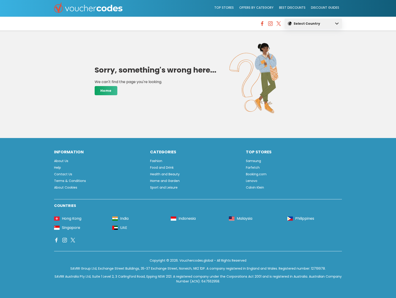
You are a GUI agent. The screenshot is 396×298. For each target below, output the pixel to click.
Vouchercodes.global (196, 260)
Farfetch (253, 167)
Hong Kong (71, 218)
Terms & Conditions (70, 181)
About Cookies (65, 187)
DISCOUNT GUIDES (325, 7)
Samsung (253, 161)
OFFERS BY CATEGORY (256, 7)
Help (57, 167)
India (124, 218)
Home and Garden (165, 181)
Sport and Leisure (164, 187)
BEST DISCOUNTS (292, 7)
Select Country (307, 23)
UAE (123, 227)
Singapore (71, 227)
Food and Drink (162, 167)
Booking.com (256, 174)
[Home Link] (88, 8)
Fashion (156, 161)
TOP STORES (224, 7)
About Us (61, 161)
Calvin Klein (255, 187)
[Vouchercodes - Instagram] (270, 24)
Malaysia (244, 218)
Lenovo (251, 181)
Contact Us (63, 174)
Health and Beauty (165, 174)
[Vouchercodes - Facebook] (262, 24)
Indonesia (187, 218)
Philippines (304, 218)
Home (106, 90)
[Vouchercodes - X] (278, 24)
